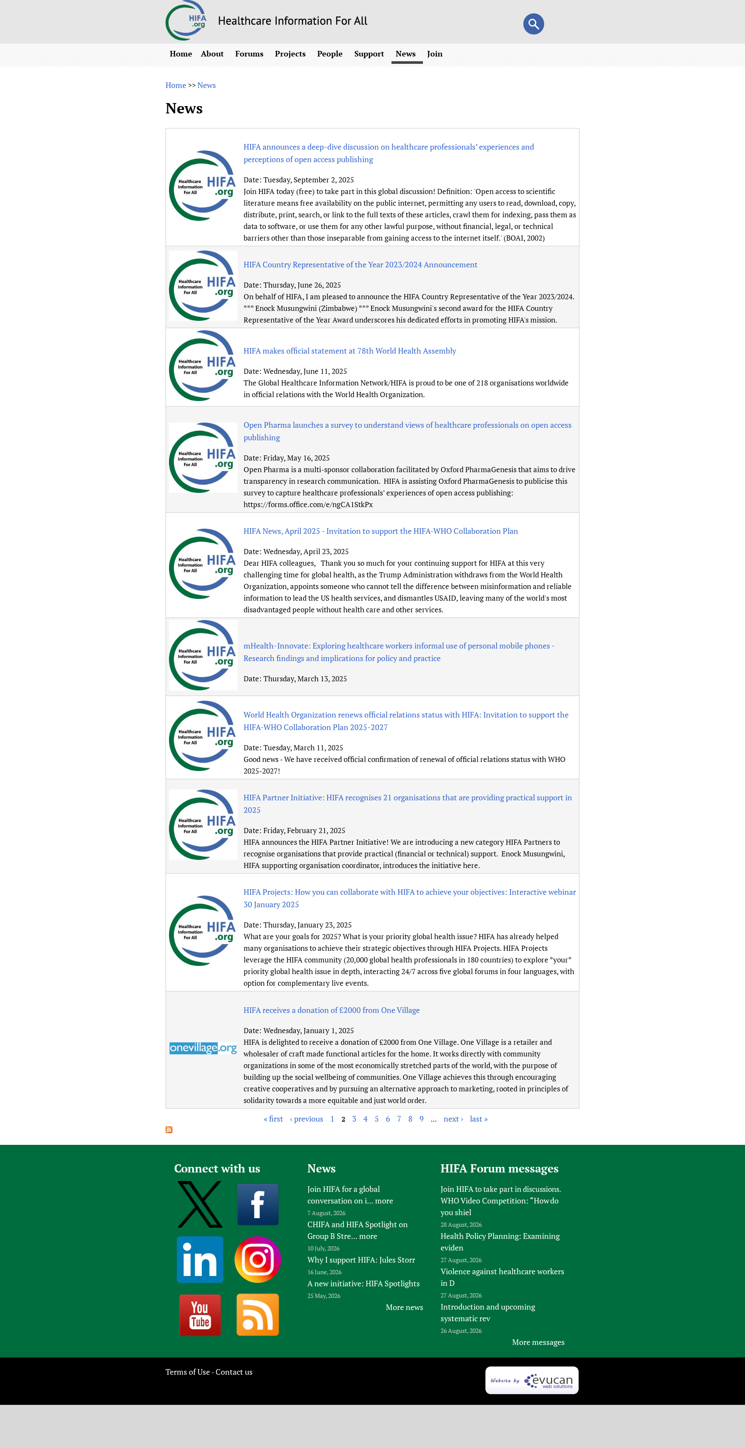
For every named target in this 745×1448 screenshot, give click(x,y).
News (407, 53)
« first (273, 1118)
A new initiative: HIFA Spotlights (363, 1283)
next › (453, 1118)
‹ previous (306, 1118)
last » (479, 1118)
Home (181, 53)
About (213, 53)
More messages (538, 1342)
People (331, 53)
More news (404, 1307)
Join (436, 53)
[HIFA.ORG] (186, 37)
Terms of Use (188, 1372)
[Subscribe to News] (169, 1130)
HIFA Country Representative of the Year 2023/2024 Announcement (361, 264)
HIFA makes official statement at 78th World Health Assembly (350, 350)
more (384, 1200)
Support (370, 53)
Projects (291, 53)
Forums (250, 53)
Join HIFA (457, 1189)
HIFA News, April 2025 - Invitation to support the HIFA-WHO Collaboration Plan (381, 531)
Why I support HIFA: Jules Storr (361, 1259)
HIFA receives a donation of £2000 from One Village (332, 1010)
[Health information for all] (293, 22)
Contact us (234, 1372)
